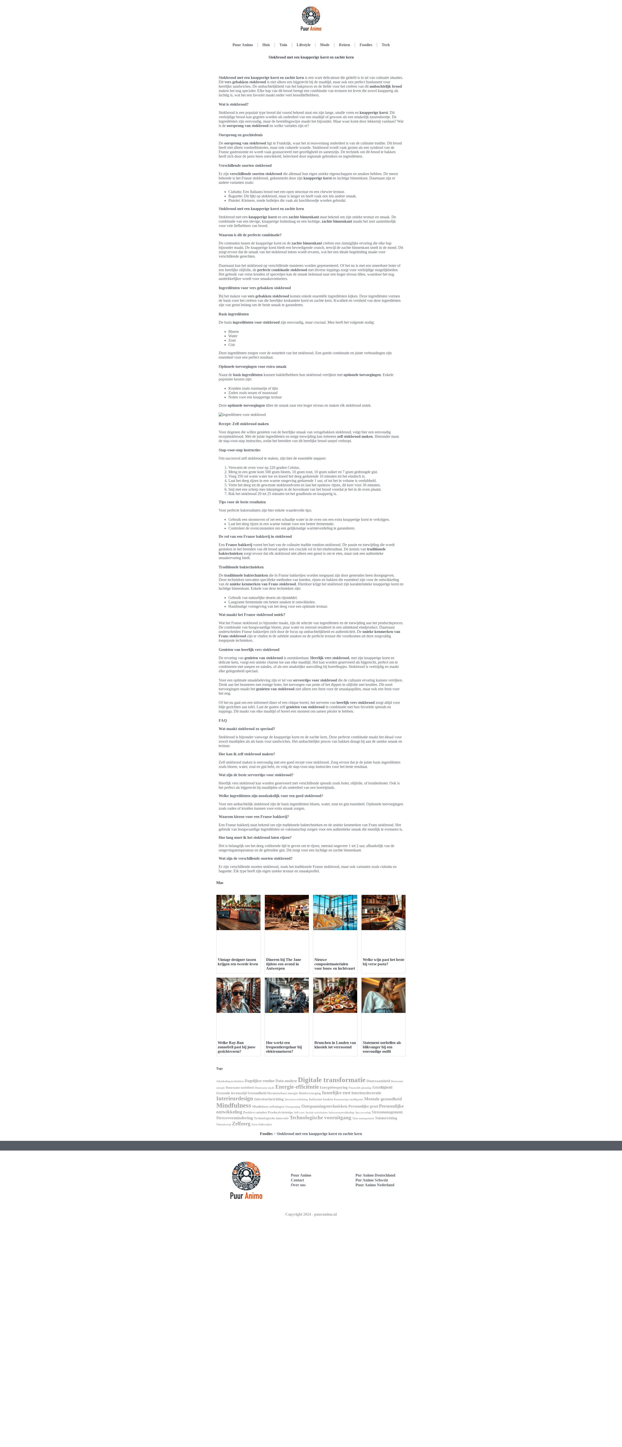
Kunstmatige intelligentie (348, 1099)
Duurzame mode (264, 1087)
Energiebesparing (334, 1087)
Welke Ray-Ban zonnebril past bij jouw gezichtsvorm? (237, 1047)
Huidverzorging (310, 1093)
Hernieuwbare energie (282, 1093)
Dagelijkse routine (260, 1081)
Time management (363, 1118)
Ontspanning (292, 1106)
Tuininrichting (386, 1118)
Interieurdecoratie (366, 1093)
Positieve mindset (255, 1112)
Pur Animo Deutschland (375, 1175)
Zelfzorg (241, 1124)
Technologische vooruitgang (320, 1117)
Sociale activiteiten (316, 1112)
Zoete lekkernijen (261, 1124)
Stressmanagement (387, 1112)
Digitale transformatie (331, 1080)
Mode (324, 45)
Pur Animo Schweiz (371, 1180)
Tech (386, 45)
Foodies (366, 45)
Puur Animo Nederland (374, 1185)
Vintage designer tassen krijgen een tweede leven (238, 962)
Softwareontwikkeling (341, 1112)
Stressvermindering (234, 1117)
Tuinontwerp (223, 1124)
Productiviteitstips (280, 1112)
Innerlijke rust (336, 1092)
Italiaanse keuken (321, 1099)
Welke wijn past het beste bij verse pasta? (383, 962)
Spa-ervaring (363, 1112)
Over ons (298, 1185)
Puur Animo (243, 45)
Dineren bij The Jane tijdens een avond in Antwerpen (283, 964)
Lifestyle (304, 45)
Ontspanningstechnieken (324, 1106)
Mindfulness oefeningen (268, 1106)
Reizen (344, 45)
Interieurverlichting (296, 1099)
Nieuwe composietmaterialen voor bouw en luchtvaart (334, 964)
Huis (266, 45)
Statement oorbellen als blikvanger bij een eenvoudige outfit (382, 1047)
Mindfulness (233, 1105)
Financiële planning (360, 1087)
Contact (297, 1180)
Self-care (299, 1112)
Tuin (283, 45)
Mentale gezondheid (383, 1098)
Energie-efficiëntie (297, 1087)
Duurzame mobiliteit (240, 1087)
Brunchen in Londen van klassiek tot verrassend (335, 1045)
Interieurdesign (234, 1098)
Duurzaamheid (378, 1081)
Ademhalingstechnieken (230, 1081)
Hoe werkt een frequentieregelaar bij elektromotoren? (284, 1047)
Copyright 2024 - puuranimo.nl (311, 1214)
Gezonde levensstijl (231, 1093)
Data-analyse (286, 1081)
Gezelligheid (382, 1087)
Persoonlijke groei (363, 1106)
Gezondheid (257, 1093)
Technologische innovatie (271, 1118)
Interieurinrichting (269, 1099)
